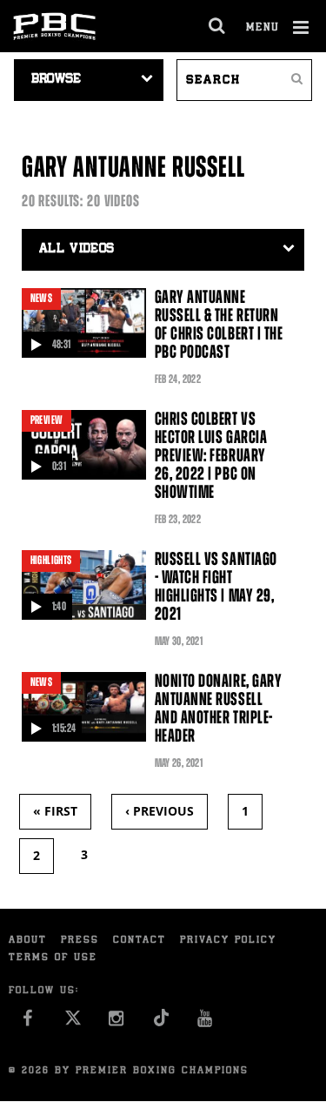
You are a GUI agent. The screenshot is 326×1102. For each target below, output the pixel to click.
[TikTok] (161, 1023)
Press (80, 940)
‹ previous (159, 811)
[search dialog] (218, 26)
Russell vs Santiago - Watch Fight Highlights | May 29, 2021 (216, 586)
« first (55, 811)
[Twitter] (72, 1023)
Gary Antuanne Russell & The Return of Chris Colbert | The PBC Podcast (219, 324)
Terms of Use (53, 958)
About (28, 940)
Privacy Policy (228, 940)
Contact (139, 940)
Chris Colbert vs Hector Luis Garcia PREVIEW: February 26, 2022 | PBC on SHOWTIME (211, 455)
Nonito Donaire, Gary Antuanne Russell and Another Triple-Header (219, 708)
